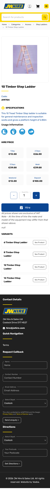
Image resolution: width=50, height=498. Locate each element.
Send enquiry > (12, 420)
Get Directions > (12, 463)
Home (4, 24)
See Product (39, 242)
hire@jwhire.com (15, 328)
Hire (27, 207)
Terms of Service (22, 414)
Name (7, 362)
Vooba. (36, 482)
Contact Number (11, 374)
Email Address (10, 387)
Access (28, 24)
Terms (6, 345)
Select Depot (10, 400)
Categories (15, 24)
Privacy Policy (8, 414)
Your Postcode (11, 449)
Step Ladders (41, 24)
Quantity (25, 192)
